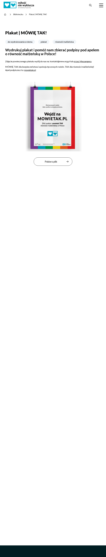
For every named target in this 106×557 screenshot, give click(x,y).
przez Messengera (82, 61)
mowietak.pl (30, 70)
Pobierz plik (51, 161)
